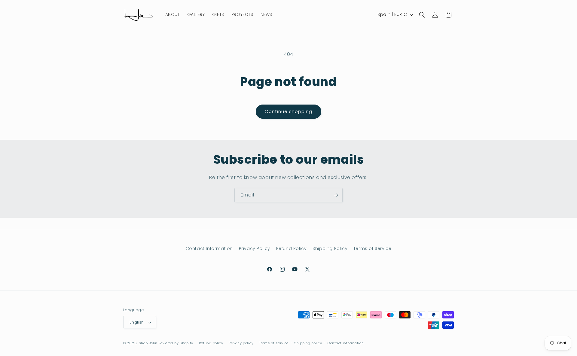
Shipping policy (308, 343)
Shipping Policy (330, 248)
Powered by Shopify (175, 343)
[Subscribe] (335, 195)
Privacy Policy (254, 248)
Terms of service (273, 343)
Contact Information (209, 248)
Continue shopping (288, 111)
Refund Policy (291, 248)
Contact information (346, 343)
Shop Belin (148, 343)
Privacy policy (241, 343)
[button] (422, 14)
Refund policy (211, 343)
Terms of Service (372, 248)
